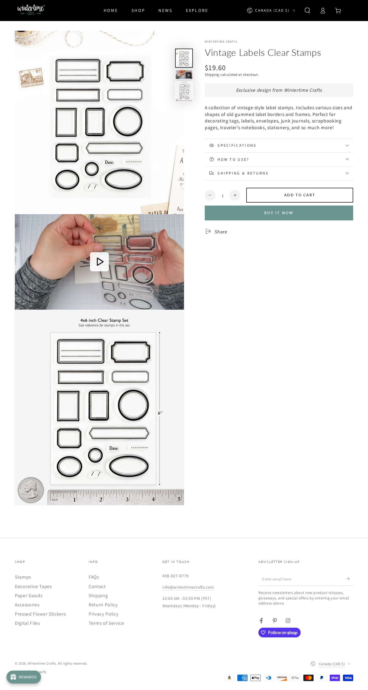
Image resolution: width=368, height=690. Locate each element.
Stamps (23, 577)
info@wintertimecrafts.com (188, 587)
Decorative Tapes (33, 586)
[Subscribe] (349, 578)
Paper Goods (28, 595)
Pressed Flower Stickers (40, 614)
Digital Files (27, 623)
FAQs (94, 577)
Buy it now (279, 213)
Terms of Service (106, 623)
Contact (97, 586)
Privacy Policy (103, 614)
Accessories (27, 605)
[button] (307, 10)
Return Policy (103, 605)
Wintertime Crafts (221, 41)
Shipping (212, 74)
